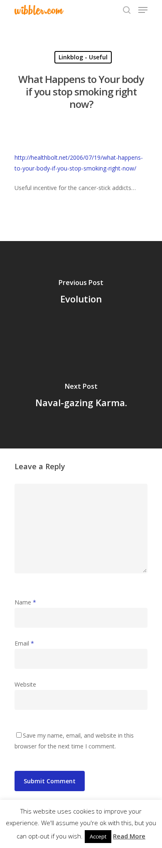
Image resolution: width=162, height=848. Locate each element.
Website (25, 684)
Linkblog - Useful (83, 57)
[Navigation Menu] (142, 10)
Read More (129, 836)
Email (24, 643)
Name (25, 602)
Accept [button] (98, 836)
